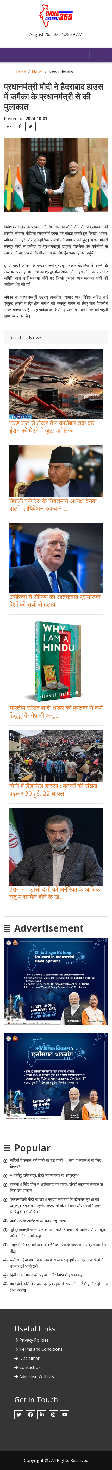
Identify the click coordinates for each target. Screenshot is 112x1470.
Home (20, 72)
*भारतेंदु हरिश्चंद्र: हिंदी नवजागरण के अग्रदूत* (44, 1175)
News (37, 72)
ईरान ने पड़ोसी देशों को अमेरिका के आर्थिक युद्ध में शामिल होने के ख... (55, 893)
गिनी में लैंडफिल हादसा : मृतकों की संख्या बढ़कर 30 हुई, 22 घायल (53, 789)
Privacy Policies (34, 1340)
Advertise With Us (36, 1376)
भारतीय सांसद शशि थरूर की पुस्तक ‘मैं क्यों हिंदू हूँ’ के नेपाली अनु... (56, 711)
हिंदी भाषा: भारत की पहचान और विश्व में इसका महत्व (48, 1275)
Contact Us (30, 1367)
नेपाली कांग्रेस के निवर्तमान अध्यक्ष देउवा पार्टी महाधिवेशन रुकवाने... (53, 504)
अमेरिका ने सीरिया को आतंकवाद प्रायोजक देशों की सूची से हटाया (55, 600)
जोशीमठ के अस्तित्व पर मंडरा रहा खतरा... (40, 1221)
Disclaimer (29, 1358)
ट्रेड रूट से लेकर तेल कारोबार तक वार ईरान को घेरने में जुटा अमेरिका (52, 427)
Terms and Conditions (41, 1349)
